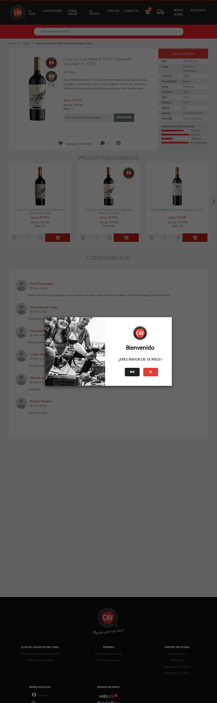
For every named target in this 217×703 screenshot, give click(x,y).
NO (132, 372)
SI (150, 372)
